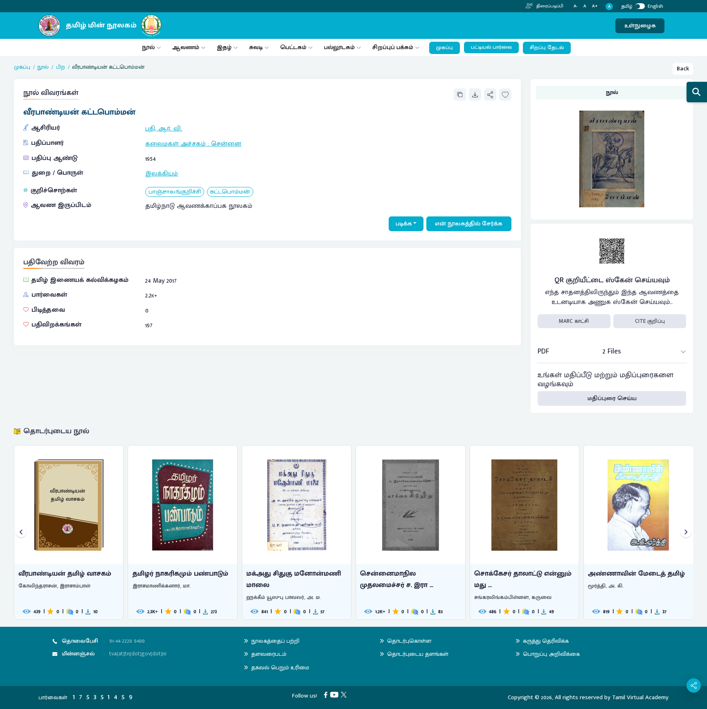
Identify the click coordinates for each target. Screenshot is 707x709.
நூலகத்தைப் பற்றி (275, 641)
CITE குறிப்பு (650, 321)
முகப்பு (444, 47)
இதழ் (224, 47)
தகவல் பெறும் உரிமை (280, 667)
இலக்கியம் (161, 173)
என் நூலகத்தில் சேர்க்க (468, 223)
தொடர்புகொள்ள (409, 641)
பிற (60, 67)
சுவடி (256, 47)
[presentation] (21, 532)
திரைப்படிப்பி (549, 6)
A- (576, 6)
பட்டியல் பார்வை (491, 47)
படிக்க (404, 223)
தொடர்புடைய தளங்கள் (417, 654)
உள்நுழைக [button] (640, 25)
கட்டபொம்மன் (230, 192)
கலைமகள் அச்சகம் (175, 143)
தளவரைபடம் (268, 654)
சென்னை (226, 143)
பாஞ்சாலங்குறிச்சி (175, 192)
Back (683, 68)
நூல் (148, 47)
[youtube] (335, 694)
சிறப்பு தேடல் (547, 47)
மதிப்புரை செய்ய (612, 398)
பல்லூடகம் (339, 47)
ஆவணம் (186, 47)
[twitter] (345, 694)
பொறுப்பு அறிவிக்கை (551, 654)
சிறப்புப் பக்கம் (392, 47)
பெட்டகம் (293, 47)
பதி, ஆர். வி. (163, 128)
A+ (595, 6)
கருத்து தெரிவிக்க (546, 641)
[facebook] (327, 694)
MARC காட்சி (574, 321)
